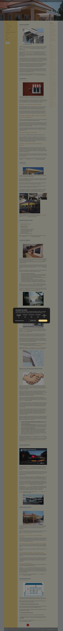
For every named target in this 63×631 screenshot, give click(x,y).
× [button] (48, 308)
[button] (20, 320)
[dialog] (31, 315)
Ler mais (43, 312)
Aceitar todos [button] (43, 320)
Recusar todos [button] (33, 320)
